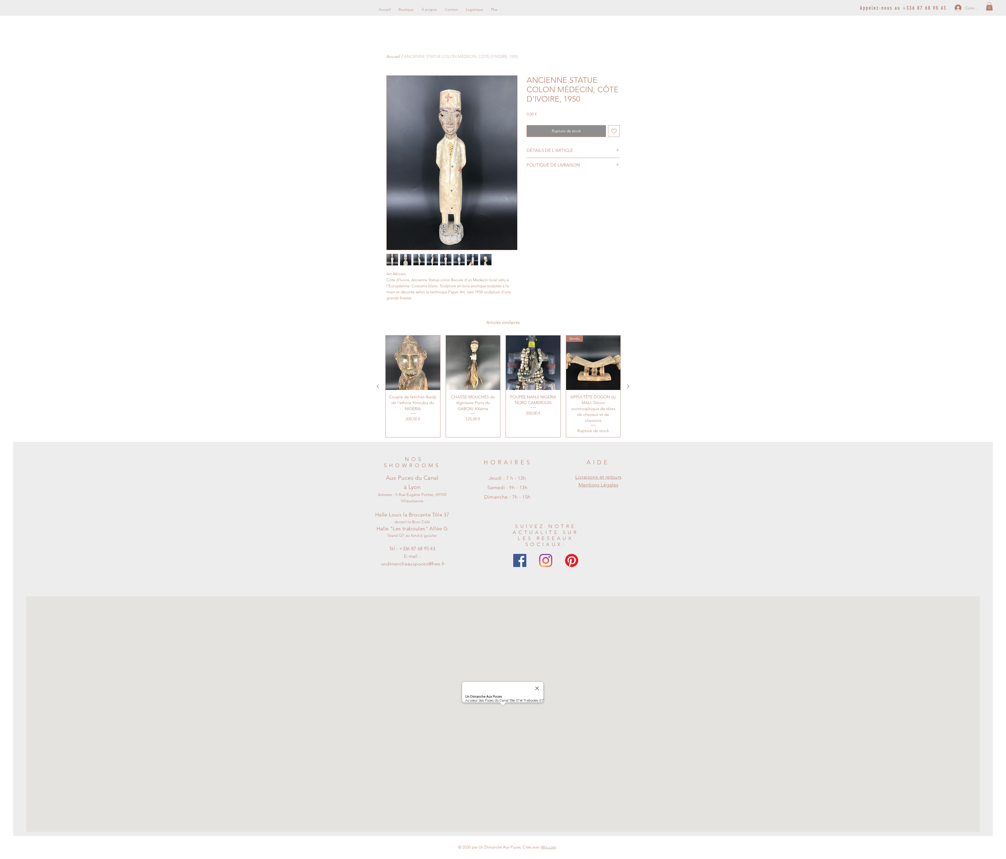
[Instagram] (545, 560)
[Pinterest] (571, 560)
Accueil (393, 56)
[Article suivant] (628, 386)
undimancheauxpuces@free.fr (413, 564)
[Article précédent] (378, 386)
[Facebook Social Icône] (519, 560)
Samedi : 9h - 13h (507, 487)
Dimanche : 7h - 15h (507, 497)
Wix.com (548, 847)
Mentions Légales (598, 485)
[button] (989, 6)
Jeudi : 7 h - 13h (507, 478)
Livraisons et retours (598, 477)
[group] (503, 386)
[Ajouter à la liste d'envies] (614, 131)
